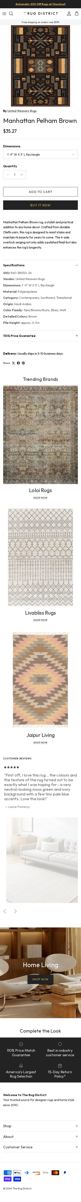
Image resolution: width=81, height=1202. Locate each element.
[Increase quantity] (22, 174)
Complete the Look (40, 1031)
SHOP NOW (40, 979)
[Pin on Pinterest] (23, 363)
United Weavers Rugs (22, 111)
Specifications (14, 265)
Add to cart (40, 192)
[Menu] (4, 13)
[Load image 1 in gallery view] (40, 66)
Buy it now (40, 205)
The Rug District (22, 1188)
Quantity (10, 166)
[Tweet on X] (13, 363)
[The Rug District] (40, 13)
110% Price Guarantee (19, 336)
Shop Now (40, 497)
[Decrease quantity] (6, 174)
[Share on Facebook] (18, 363)
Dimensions (11, 146)
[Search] (13, 13)
